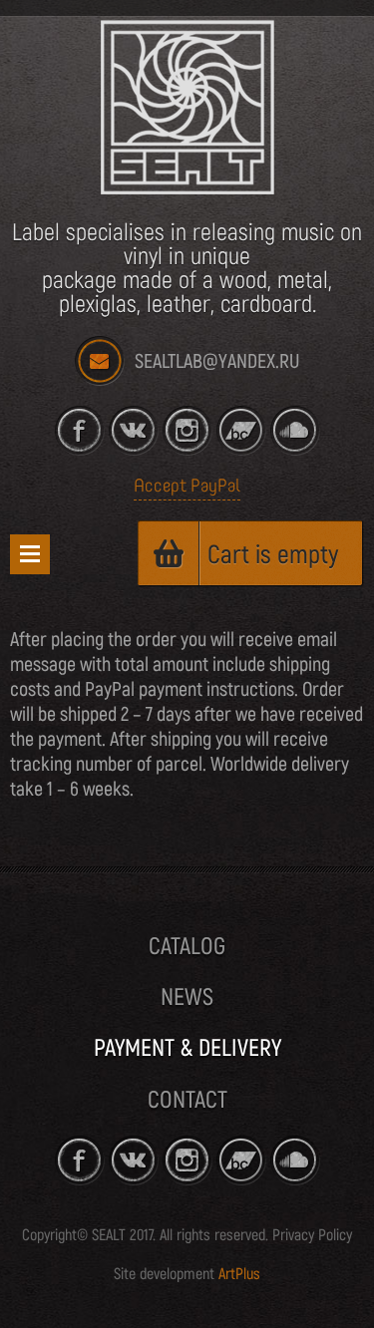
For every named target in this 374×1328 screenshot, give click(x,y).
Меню (30, 554)
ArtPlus (239, 1273)
